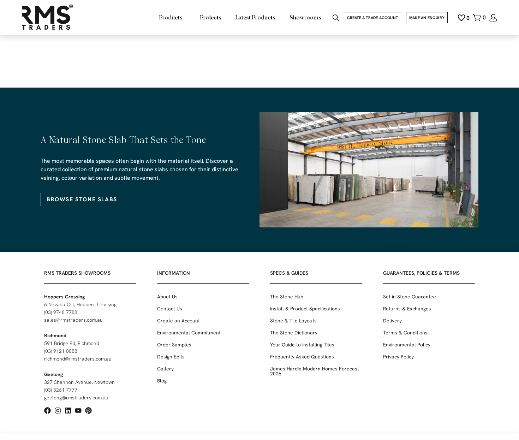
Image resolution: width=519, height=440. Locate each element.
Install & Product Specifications (305, 308)
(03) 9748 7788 (60, 312)
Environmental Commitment (189, 332)
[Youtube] (78, 410)
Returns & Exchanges (407, 308)
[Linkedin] (68, 410)
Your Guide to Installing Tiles (302, 344)
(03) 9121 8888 (60, 351)
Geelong (53, 374)
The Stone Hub (286, 296)
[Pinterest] (88, 410)
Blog (162, 380)
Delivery (392, 320)
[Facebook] (47, 410)
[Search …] (336, 18)
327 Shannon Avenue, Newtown (79, 382)
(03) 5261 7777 (60, 390)
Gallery (165, 368)
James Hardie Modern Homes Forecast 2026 (314, 371)
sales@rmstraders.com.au (73, 320)
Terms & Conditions (405, 332)
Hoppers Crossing (64, 296)
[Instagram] (57, 410)
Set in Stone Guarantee (409, 296)
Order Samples (174, 344)
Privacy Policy (398, 356)
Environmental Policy (406, 344)
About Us (167, 296)
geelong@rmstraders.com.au (76, 397)
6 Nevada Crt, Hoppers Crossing (80, 304)
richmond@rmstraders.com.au (78, 359)
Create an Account (178, 320)
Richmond (55, 335)
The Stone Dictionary (293, 332)
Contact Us (169, 308)
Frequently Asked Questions (302, 356)
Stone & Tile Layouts (293, 320)
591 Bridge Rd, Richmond (71, 343)
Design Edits (171, 356)
